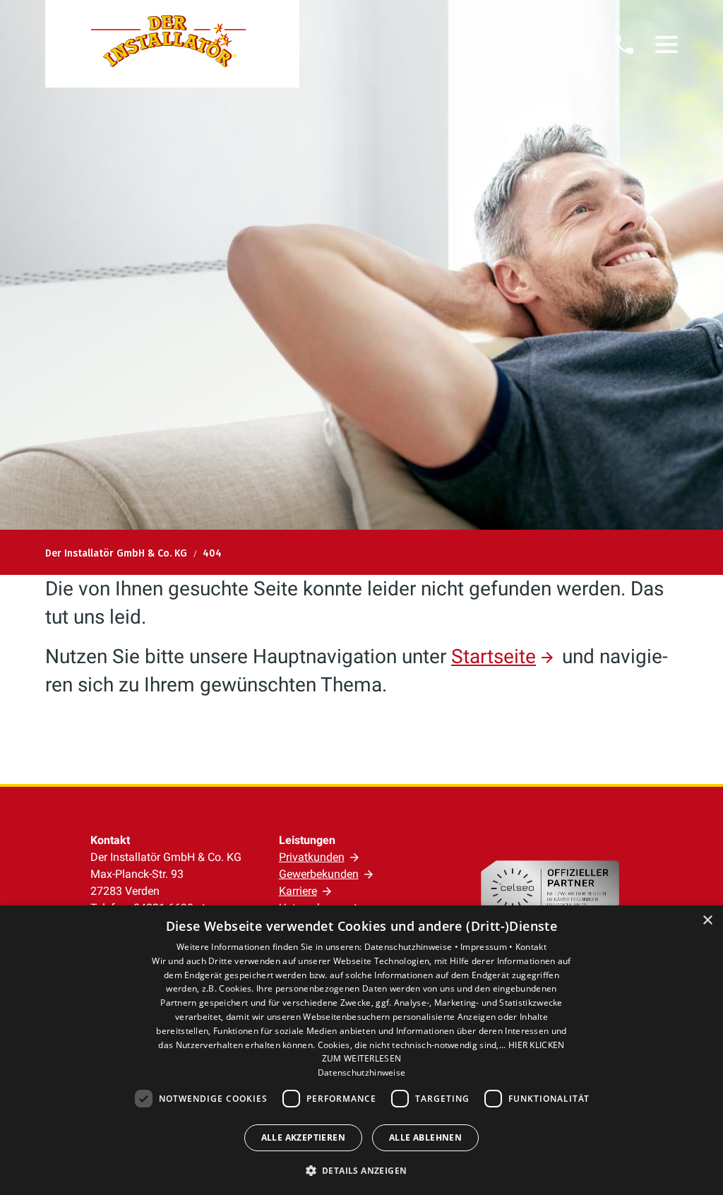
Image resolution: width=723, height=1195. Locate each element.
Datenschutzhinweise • (412, 947)
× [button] (707, 920)
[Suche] (579, 44)
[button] (666, 44)
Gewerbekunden (319, 874)
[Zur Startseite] (172, 44)
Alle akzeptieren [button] (303, 1137)
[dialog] (361, 1050)
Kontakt (530, 947)
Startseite (493, 656)
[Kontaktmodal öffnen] (624, 44)
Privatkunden (312, 857)
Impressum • (487, 947)
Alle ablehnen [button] (425, 1137)
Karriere (298, 891)
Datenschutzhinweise (362, 1072)
